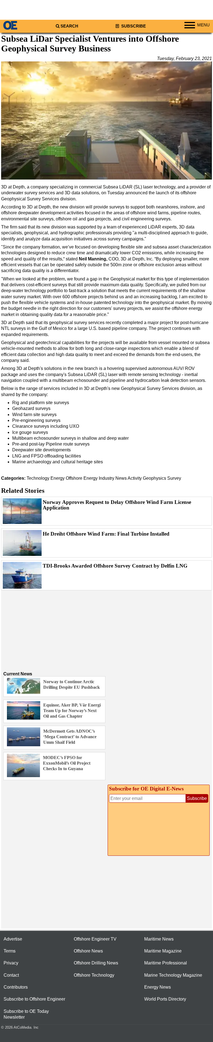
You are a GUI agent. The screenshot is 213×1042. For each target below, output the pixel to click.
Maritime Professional (165, 963)
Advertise (13, 939)
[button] (106, 120)
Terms (10, 951)
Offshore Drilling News (96, 963)
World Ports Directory (165, 999)
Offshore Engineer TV (95, 939)
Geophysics (154, 478)
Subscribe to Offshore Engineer (34, 999)
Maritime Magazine (163, 951)
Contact (11, 975)
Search (69, 26)
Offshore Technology (94, 975)
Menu (203, 25)
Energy (57, 478)
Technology (38, 478)
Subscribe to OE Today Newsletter (26, 1014)
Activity (135, 478)
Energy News (157, 987)
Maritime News (159, 939)
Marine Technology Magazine (173, 975)
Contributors (16, 987)
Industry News (113, 478)
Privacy (11, 963)
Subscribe (133, 26)
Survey (174, 478)
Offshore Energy (82, 478)
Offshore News (88, 951)
